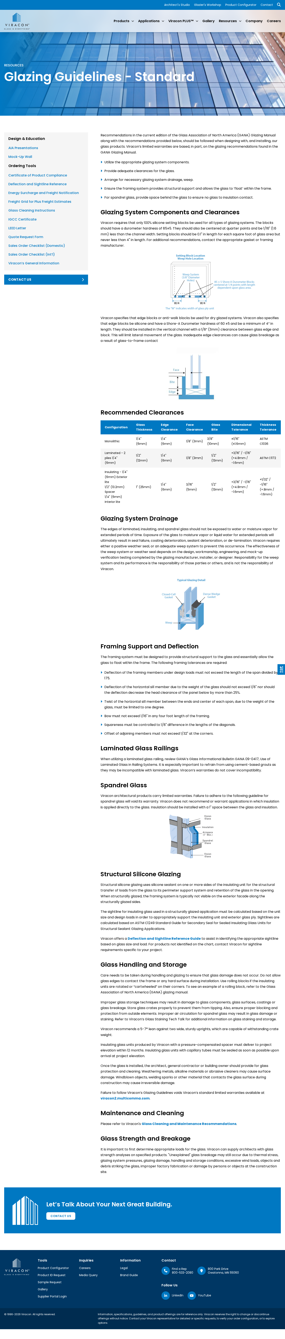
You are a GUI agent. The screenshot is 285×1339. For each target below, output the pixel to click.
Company (254, 21)
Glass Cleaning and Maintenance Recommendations (189, 1123)
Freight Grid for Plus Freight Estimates (39, 201)
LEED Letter (17, 228)
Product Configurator (240, 5)
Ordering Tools (22, 165)
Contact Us (60, 1216)
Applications (149, 21)
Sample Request (50, 1282)
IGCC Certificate (22, 219)
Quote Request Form (25, 237)
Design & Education (26, 138)
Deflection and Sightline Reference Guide (164, 938)
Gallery (208, 21)
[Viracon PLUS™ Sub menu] (197, 21)
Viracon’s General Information (33, 263)
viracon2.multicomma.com (125, 1098)
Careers (274, 21)
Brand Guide (129, 1275)
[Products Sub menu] (132, 21)
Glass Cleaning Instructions (31, 210)
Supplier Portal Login (52, 1296)
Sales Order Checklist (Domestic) (36, 245)
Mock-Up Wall (20, 156)
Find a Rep (179, 1269)
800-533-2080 (182, 1272)
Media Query (88, 1275)
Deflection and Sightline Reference (37, 184)
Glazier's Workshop (207, 5)
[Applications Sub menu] (163, 21)
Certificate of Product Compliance (37, 175)
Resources (228, 21)
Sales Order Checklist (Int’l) (31, 254)
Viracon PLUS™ (181, 21)
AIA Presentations (23, 148)
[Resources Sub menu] (240, 21)
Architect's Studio (177, 5)
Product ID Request (52, 1275)
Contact (267, 5)
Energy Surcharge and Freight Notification (43, 192)
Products (121, 21)
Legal (124, 1268)
